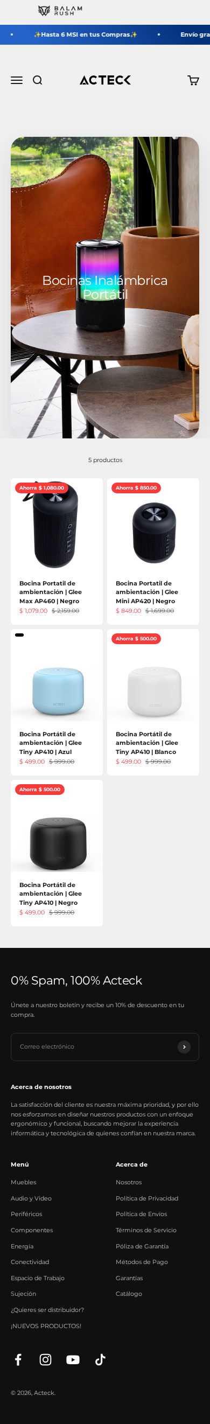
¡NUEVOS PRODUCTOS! (46, 1326)
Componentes (32, 1230)
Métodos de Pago (142, 1262)
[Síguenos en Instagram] (45, 1359)
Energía (22, 1246)
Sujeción (23, 1293)
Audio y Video (31, 1198)
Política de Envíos (141, 1214)
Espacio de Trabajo (38, 1278)
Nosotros (129, 1182)
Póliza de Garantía (142, 1246)
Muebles (23, 1182)
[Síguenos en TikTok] (100, 1359)
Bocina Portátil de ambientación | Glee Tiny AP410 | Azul (50, 743)
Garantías (129, 1278)
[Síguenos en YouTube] (73, 1359)
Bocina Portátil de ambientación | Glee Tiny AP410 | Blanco (147, 743)
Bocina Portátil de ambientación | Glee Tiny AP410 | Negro (50, 893)
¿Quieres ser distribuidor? (47, 1310)
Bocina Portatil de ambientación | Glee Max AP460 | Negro (50, 592)
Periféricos (26, 1214)
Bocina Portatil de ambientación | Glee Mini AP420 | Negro (147, 592)
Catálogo (129, 1293)
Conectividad (30, 1262)
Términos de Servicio (146, 1230)
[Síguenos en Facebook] (18, 1359)
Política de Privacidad (147, 1198)
